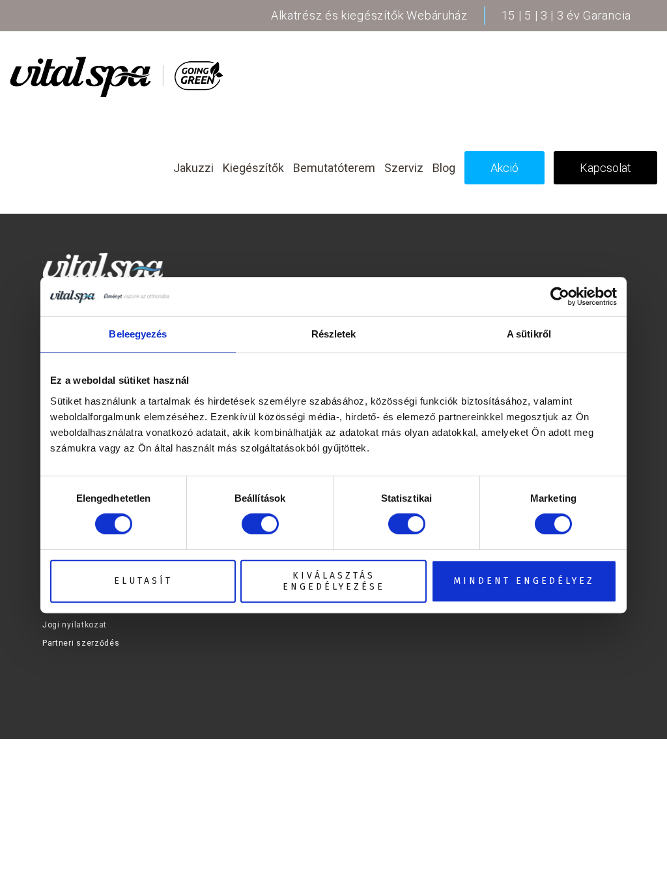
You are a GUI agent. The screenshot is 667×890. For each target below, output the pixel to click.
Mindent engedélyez (524, 580)
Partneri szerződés (81, 643)
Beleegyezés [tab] (138, 333)
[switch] (260, 523)
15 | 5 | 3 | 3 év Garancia (566, 15)
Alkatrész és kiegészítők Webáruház (369, 15)
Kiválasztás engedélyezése (334, 581)
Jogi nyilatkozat (74, 624)
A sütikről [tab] (529, 333)
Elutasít (143, 580)
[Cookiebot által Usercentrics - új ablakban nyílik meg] (560, 296)
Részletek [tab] (333, 333)
